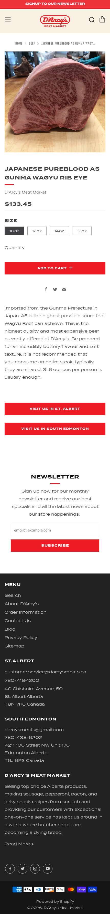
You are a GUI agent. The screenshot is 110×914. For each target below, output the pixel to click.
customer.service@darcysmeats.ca (45, 671)
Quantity (15, 247)
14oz (59, 230)
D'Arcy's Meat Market (25, 192)
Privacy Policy (21, 637)
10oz (14, 230)
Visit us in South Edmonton (55, 429)
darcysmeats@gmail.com (34, 729)
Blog (10, 629)
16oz (82, 230)
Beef (32, 43)
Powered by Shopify (55, 901)
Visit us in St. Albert (55, 409)
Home (19, 43)
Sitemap (14, 646)
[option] (55, 101)
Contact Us (18, 620)
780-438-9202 (23, 737)
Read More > (19, 843)
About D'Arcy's (22, 603)
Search (13, 595)
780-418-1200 (22, 680)
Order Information (26, 612)
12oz (37, 230)
